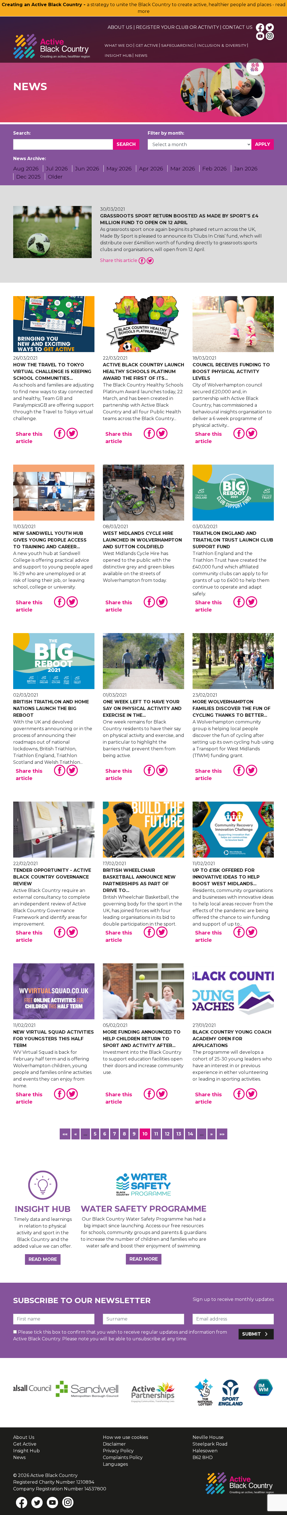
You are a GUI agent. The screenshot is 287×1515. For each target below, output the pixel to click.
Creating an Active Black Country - (44, 4)
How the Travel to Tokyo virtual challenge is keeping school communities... (52, 371)
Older (55, 176)
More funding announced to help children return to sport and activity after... (141, 1038)
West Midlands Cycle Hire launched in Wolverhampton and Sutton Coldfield (142, 540)
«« (65, 1134)
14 (190, 1134)
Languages (115, 1464)
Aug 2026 (26, 168)
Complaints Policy (123, 1457)
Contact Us (238, 27)
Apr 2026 (151, 168)
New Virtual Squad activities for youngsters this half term (53, 1038)
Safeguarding (177, 45)
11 (156, 1134)
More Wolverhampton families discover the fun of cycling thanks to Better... (231, 708)
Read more (45, 1259)
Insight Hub (118, 55)
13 (178, 1134)
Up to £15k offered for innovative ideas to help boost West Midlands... (226, 877)
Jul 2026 (57, 168)
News (141, 55)
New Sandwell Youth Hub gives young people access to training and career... (50, 540)
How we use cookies (125, 1437)
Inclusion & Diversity (221, 45)
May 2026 (119, 168)
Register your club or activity (177, 27)
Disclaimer (114, 1444)
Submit (252, 1334)
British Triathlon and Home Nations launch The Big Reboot (51, 708)
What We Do (119, 45)
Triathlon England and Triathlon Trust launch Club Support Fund (233, 540)
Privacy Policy (118, 1450)
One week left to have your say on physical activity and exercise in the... (142, 708)
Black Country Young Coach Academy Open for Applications (232, 1038)
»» (221, 1134)
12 (167, 1134)
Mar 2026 (182, 168)
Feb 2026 (214, 168)
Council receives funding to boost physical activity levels (231, 371)
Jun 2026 (87, 168)
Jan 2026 (246, 168)
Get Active (147, 45)
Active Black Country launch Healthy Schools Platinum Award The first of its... (143, 371)
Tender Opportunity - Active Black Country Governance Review (52, 877)
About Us (120, 27)
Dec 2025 (28, 176)
